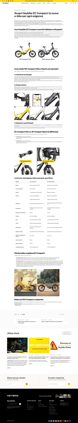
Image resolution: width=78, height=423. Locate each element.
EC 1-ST (28, 404)
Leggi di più (8, 367)
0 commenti (62, 314)
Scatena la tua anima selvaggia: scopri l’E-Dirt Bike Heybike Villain (17, 357)
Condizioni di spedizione (53, 404)
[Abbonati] (69, 384)
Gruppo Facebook (41, 404)
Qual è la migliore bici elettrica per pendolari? (52, 321)
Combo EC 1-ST (29, 409)
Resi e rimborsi (51, 406)
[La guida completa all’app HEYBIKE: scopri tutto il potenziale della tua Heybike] (39, 345)
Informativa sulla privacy (53, 413)
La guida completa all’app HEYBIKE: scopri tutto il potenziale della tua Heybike (39, 357)
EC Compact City (30, 407)
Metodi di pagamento (52, 410)
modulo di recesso (52, 409)
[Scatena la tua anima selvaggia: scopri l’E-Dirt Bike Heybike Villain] (17, 345)
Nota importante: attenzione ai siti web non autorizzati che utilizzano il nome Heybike (60, 357)
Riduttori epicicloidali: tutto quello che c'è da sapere (27, 322)
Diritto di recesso (52, 407)
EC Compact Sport (30, 406)
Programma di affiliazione (42, 406)
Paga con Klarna (52, 412)
